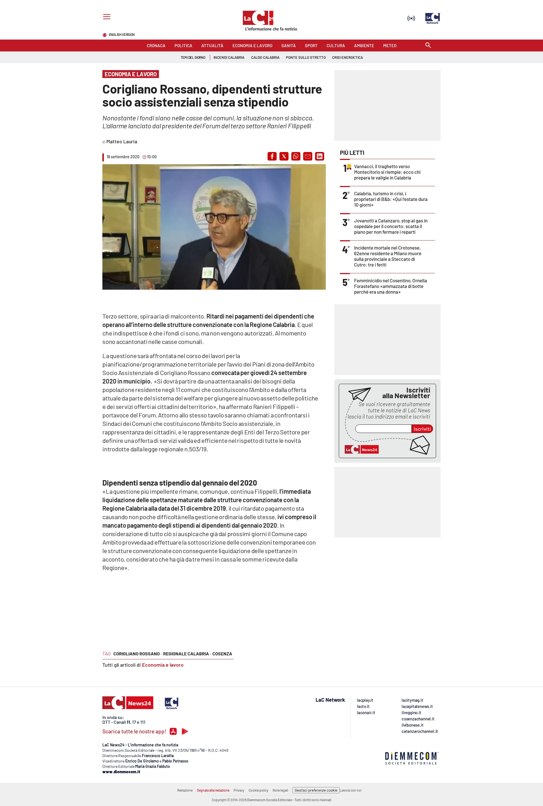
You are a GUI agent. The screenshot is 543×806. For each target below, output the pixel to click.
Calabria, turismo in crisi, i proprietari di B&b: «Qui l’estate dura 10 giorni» (391, 198)
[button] (272, 156)
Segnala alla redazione (213, 790)
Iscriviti (422, 429)
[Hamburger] (105, 17)
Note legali (280, 790)
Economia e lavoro (163, 665)
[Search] (428, 45)
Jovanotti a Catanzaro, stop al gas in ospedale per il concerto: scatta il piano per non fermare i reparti (391, 226)
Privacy (239, 790)
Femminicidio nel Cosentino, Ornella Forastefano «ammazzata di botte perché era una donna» (390, 286)
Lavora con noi (350, 790)
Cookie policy (258, 790)
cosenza (222, 653)
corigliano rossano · (137, 653)
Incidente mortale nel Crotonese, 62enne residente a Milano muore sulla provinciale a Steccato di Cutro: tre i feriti (387, 256)
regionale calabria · (187, 653)
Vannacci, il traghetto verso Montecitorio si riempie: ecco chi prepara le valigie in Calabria (387, 171)
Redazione (185, 790)
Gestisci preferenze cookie (316, 790)
